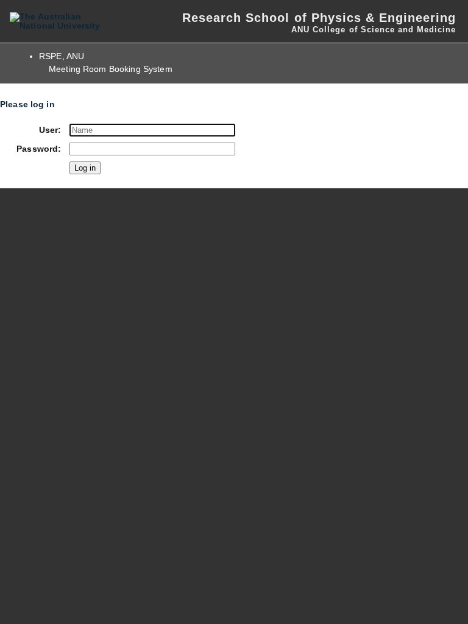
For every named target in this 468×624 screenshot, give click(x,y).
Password (37, 149)
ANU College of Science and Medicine (373, 29)
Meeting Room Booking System (110, 69)
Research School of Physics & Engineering (319, 17)
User (48, 130)
